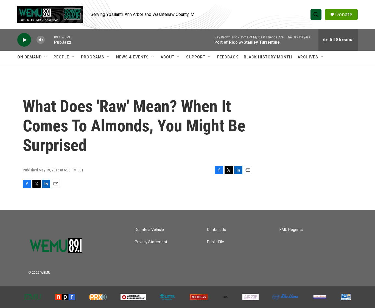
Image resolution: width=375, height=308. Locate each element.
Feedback (227, 57)
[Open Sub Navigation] (46, 57)
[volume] (40, 40)
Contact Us (216, 230)
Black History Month (268, 57)
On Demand (29, 57)
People (61, 57)
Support (195, 57)
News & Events (132, 57)
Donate (343, 14)
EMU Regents (291, 230)
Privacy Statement (151, 242)
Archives (308, 57)
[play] (24, 40)
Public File (215, 242)
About (167, 57)
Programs (92, 57)
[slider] (49, 40)
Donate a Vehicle (149, 230)
